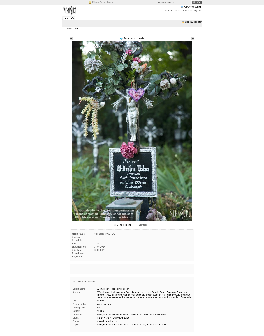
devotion (155, 295)
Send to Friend (124, 225)
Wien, (100, 289)
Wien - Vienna (104, 304)
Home (69, 28)
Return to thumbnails (134, 38)
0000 (76, 28)
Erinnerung (182, 292)
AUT (99, 307)
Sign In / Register (193, 22)
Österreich (186, 297)
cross (148, 295)
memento (185, 295)
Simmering (117, 295)
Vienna (126, 295)
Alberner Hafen (109, 292)
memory (101, 297)
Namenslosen (122, 289)
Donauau (171, 292)
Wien (133, 295)
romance (155, 297)
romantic (164, 297)
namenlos (120, 297)
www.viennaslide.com (107, 321)
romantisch (174, 297)
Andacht (121, 292)
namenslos (131, 297)
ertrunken (165, 295)
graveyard (175, 295)
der (113, 289)
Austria (148, 292)
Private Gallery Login (102, 2)
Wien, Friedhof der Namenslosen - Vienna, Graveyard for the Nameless (131, 314)
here (188, 10)
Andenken (131, 292)
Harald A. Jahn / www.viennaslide (113, 318)
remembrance (144, 297)
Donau (163, 292)
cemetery (140, 295)
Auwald (155, 292)
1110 (99, 292)
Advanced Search (193, 7)
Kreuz (108, 295)
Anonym (140, 292)
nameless (110, 297)
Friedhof (107, 289)
